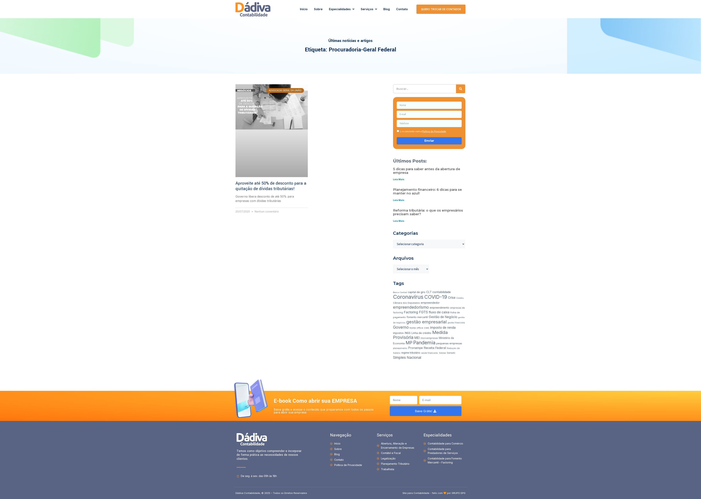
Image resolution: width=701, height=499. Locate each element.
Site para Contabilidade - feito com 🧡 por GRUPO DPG (434, 493)
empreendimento (439, 307)
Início (304, 9)
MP (409, 342)
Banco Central (400, 292)
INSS (408, 333)
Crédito (460, 298)
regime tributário (410, 352)
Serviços (367, 9)
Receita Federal (435, 348)
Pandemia (424, 342)
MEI (417, 338)
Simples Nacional (407, 357)
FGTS (423, 312)
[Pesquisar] (460, 88)
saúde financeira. (429, 353)
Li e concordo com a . (423, 131)
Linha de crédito (421, 332)
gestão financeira (456, 323)
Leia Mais (398, 179)
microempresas (429, 338)
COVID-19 (435, 297)
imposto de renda (443, 327)
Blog (386, 9)
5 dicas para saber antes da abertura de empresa (426, 171)
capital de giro (416, 292)
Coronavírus (408, 297)
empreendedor (430, 302)
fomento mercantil (417, 317)
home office (416, 327)
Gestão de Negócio (443, 317)
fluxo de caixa (439, 312)
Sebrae (442, 353)
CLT (429, 292)
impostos (398, 333)
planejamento (400, 348)
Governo (401, 327)
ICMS (426, 328)
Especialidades (340, 9)
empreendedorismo (411, 307)
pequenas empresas (449, 343)
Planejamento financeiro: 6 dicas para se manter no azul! (427, 191)
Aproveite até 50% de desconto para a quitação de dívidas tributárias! (270, 186)
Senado (451, 352)
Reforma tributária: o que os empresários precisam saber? (428, 212)
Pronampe (415, 348)
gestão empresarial (426, 321)
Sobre (318, 9)
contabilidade (441, 292)
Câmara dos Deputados (406, 302)
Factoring (411, 312)
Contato (402, 9)
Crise (451, 297)
